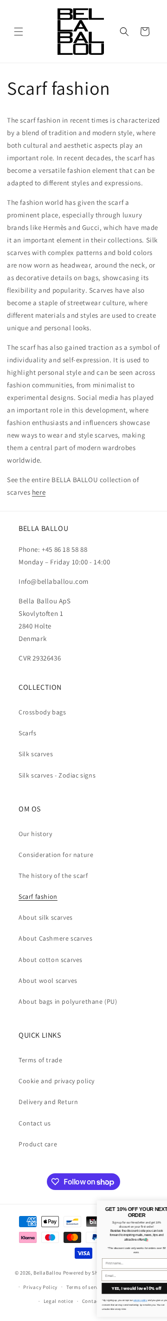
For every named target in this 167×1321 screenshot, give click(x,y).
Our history (35, 834)
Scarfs (28, 733)
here (38, 492)
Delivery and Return (48, 1102)
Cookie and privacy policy (57, 1081)
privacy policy (86, 1300)
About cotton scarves (51, 959)
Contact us (35, 1123)
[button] (18, 31)
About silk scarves (46, 917)
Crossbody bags (42, 712)
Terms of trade (40, 1060)
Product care (38, 1144)
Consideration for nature (56, 854)
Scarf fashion (38, 896)
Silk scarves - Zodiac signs (57, 775)
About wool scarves (48, 980)
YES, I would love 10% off (83, 1288)
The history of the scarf (53, 875)
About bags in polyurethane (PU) (68, 1001)
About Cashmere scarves (55, 938)
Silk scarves (36, 754)
